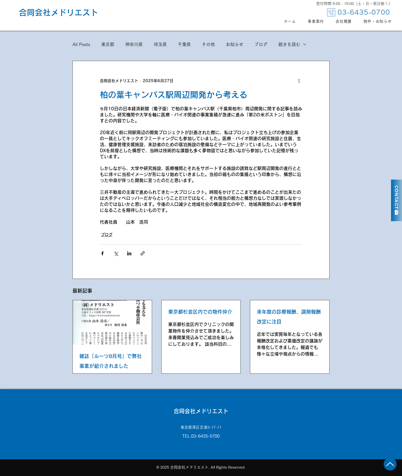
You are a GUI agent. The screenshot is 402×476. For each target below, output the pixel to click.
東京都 (107, 44)
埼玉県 (160, 44)
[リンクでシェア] (142, 253)
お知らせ (234, 44)
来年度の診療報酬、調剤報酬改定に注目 (289, 316)
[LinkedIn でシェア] (129, 253)
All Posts (81, 44)
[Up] (390, 464)
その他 (208, 44)
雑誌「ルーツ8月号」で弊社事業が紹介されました (110, 361)
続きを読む (289, 44)
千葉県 (184, 44)
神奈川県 (134, 44)
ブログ (260, 44)
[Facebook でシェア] (102, 253)
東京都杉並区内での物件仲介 (200, 311)
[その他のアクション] (299, 80)
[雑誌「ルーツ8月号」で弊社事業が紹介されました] (112, 322)
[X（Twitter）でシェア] (115, 253)
